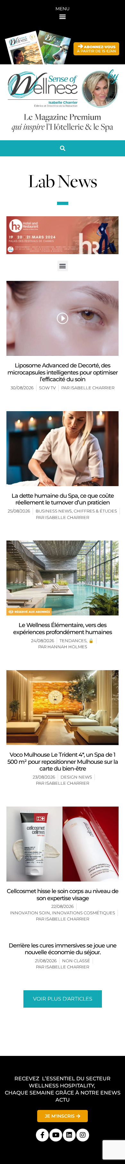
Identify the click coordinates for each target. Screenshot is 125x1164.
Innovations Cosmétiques (83, 912)
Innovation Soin (30, 912)
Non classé (76, 960)
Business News (54, 510)
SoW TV (47, 387)
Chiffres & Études (95, 510)
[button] (62, 16)
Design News (76, 777)
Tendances (73, 640)
